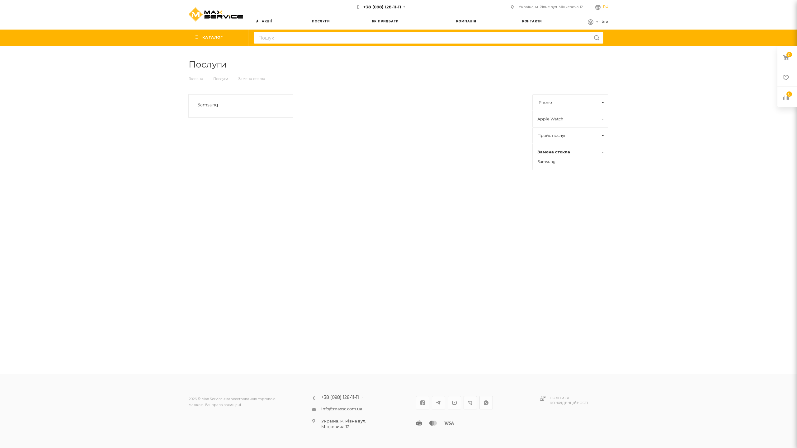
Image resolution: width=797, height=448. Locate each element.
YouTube (454, 402)
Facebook (422, 402)
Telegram (438, 402)
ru (605, 6)
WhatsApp (486, 402)
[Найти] (596, 38)
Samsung (207, 104)
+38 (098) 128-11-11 (381, 6)
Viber (470, 402)
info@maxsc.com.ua (341, 408)
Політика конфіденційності (569, 400)
